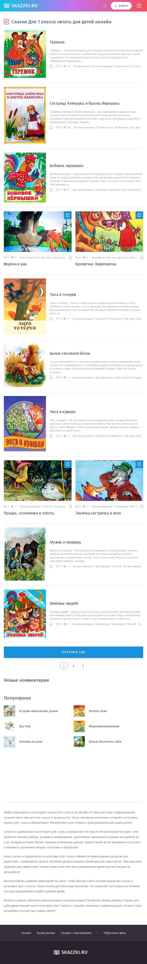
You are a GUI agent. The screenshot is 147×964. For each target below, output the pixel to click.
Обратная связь (115, 933)
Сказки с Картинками (76, 933)
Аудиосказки (46, 933)
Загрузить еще (73, 652)
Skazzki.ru (24, 5)
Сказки (26, 933)
